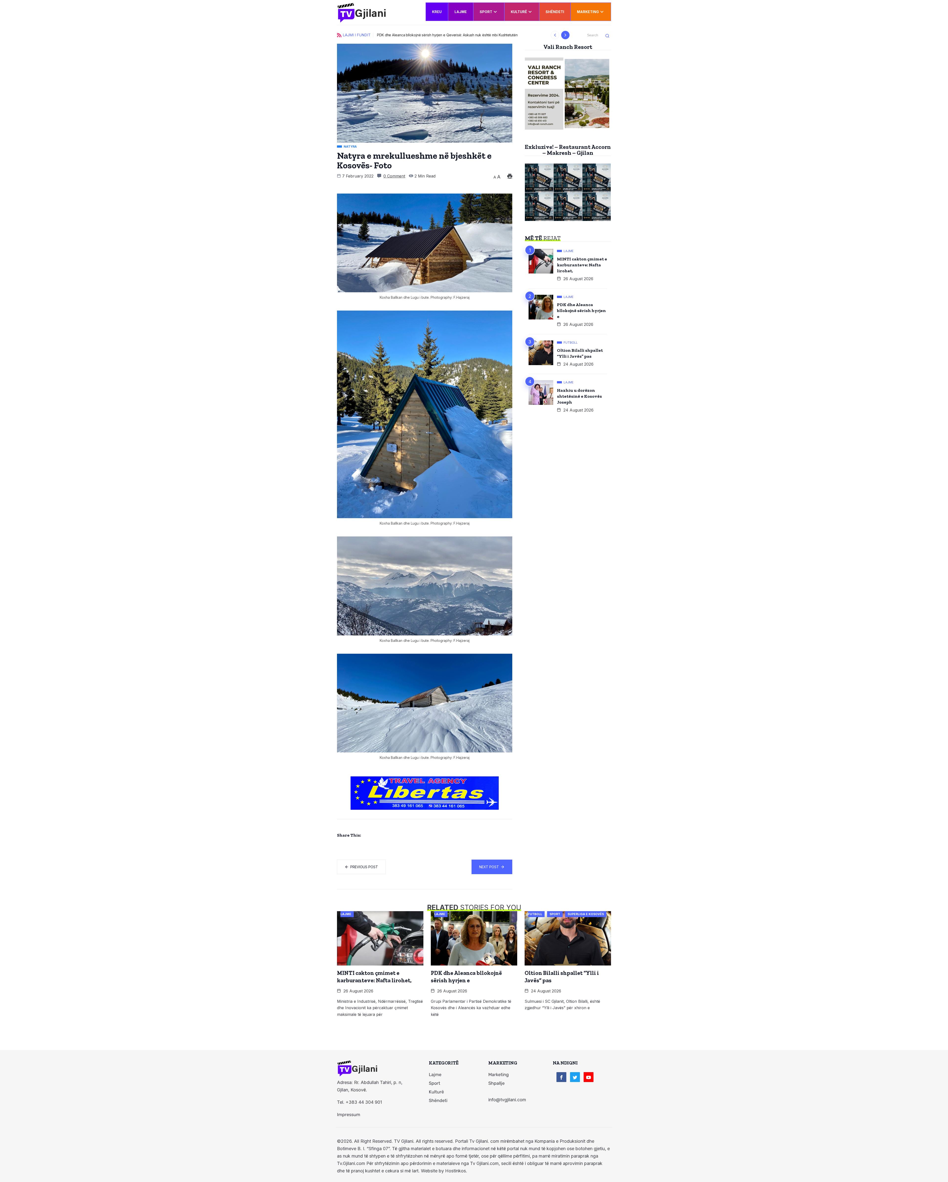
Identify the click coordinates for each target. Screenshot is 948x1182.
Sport (486, 12)
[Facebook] (561, 1077)
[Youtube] (588, 1077)
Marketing (588, 12)
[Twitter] (575, 1077)
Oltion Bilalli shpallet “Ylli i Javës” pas (580, 353)
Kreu (437, 12)
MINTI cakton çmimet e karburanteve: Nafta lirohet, (582, 265)
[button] (555, 35)
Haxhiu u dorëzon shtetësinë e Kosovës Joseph (579, 396)
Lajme (460, 12)
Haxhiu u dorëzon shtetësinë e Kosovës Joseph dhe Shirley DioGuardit (434, 35)
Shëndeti (555, 12)
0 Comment (394, 176)
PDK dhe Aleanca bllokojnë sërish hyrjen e (581, 310)
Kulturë (519, 12)
